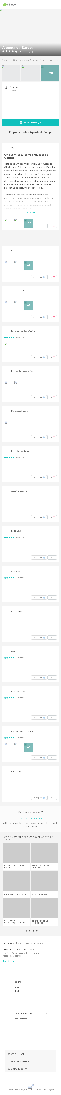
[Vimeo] (33, 1079)
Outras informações (22, 1013)
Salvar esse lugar (33, 122)
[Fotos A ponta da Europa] (30, 32)
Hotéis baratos (20, 1019)
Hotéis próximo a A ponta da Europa (21, 953)
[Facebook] (26, 1079)
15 (23, 52)
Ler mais (31, 212)
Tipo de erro (9, 961)
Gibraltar (14, 87)
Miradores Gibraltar (12, 956)
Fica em (17, 982)
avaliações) (28, 52)
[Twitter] (30, 1079)
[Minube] (9, 4)
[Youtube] (37, 1079)
